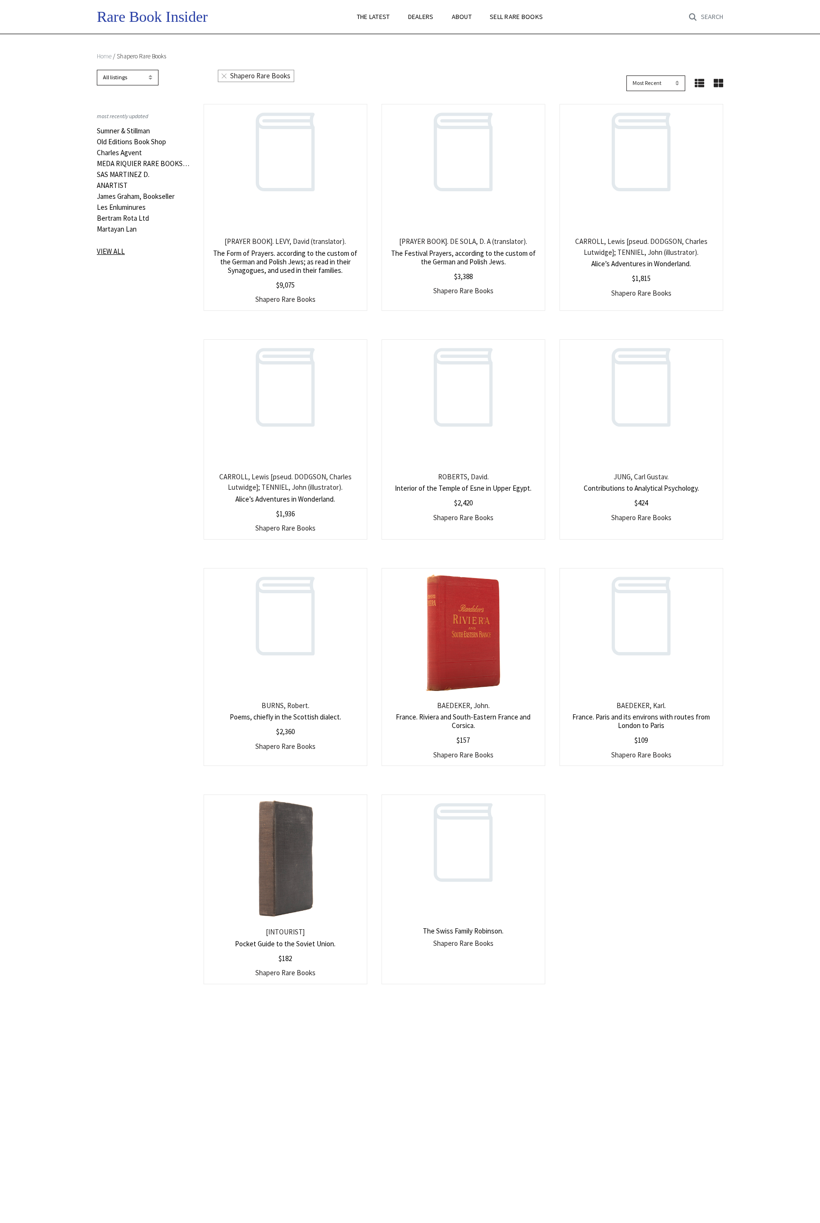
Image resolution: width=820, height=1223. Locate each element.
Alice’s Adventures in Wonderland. (641, 263)
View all (111, 251)
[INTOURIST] (285, 931)
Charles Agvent (119, 153)
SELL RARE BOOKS (516, 17)
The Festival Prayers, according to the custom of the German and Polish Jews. (463, 257)
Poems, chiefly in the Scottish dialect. (285, 716)
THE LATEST (373, 17)
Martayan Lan (117, 229)
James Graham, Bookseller (136, 196)
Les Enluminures (121, 207)
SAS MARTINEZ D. (123, 174)
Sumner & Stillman (123, 131)
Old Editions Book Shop (131, 142)
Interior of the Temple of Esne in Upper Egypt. (463, 488)
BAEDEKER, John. (463, 705)
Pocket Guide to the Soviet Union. (285, 943)
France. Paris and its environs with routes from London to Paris (641, 721)
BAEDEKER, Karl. (641, 705)
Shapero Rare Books (260, 75)
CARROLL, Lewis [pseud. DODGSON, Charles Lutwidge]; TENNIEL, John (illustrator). (641, 247)
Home (104, 56)
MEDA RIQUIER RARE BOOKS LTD (143, 163)
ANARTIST (112, 185)
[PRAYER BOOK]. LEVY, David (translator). (285, 241)
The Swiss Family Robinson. (463, 930)
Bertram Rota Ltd (123, 218)
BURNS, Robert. (285, 705)
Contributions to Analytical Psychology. (641, 488)
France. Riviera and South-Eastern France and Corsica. (463, 721)
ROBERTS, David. (463, 476)
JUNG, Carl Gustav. (641, 476)
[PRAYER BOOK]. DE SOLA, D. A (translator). (463, 241)
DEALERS (421, 17)
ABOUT (462, 17)
